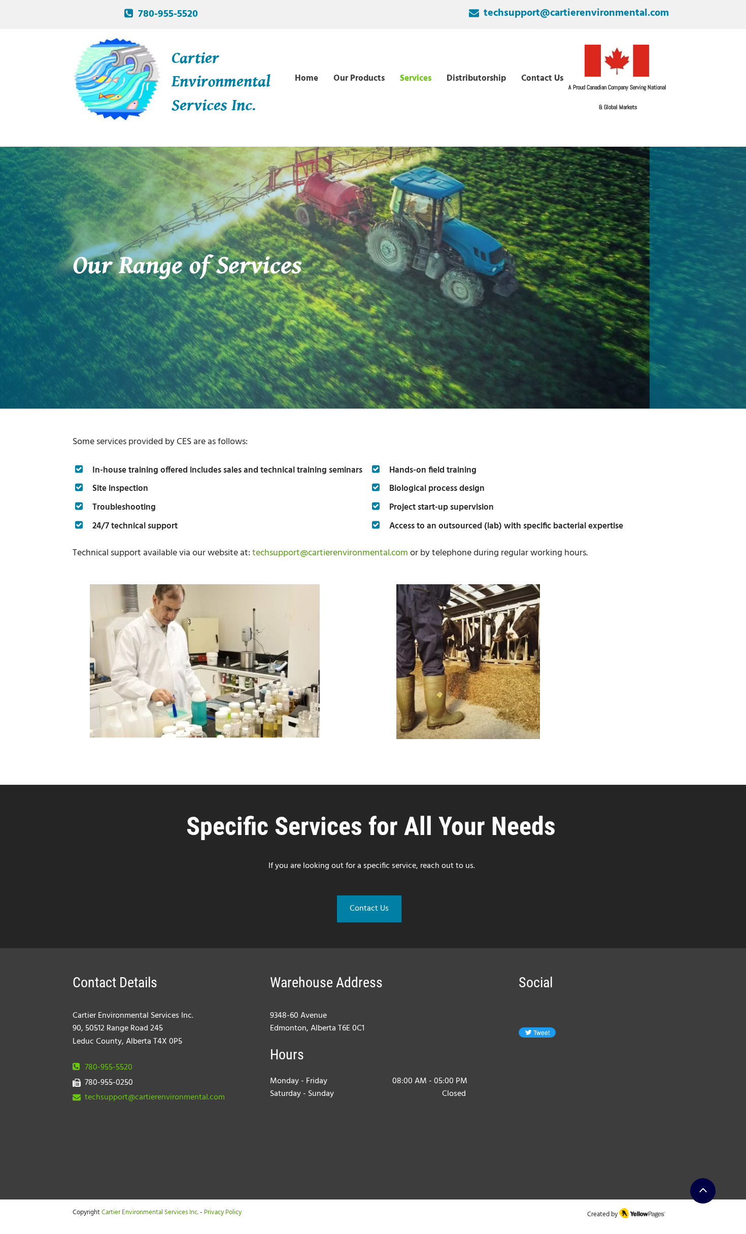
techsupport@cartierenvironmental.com (155, 1097)
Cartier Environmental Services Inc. (149, 1212)
